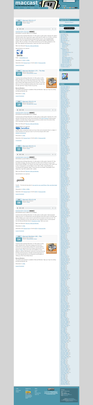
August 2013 (64, 248)
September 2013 (64, 247)
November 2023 (64, 87)
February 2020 (64, 146)
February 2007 (64, 350)
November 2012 (64, 260)
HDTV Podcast (44, 118)
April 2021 (63, 128)
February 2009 (64, 318)
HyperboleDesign (71, 398)
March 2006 (63, 364)
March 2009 (63, 317)
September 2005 (64, 372)
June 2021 (63, 125)
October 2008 (64, 324)
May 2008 (63, 330)
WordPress (75, 400)
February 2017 (64, 193)
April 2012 (63, 269)
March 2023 (63, 98)
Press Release (65, 44)
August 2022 (64, 107)
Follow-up (64, 51)
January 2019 (64, 163)
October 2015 (64, 214)
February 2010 (64, 303)
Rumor (63, 47)
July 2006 (63, 359)
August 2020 (64, 138)
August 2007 (64, 342)
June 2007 (63, 344)
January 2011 (64, 288)
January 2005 (64, 382)
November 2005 (64, 369)
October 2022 (64, 104)
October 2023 (64, 89)
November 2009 (64, 307)
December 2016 (64, 196)
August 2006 (64, 358)
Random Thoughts (65, 65)
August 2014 (64, 232)
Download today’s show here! (22, 31)
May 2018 (63, 174)
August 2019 (64, 154)
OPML (28, 60)
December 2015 (64, 211)
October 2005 (64, 371)
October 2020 (64, 136)
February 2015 (64, 224)
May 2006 (63, 361)
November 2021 (64, 119)
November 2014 (64, 228)
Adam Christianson (53, 391)
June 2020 (63, 141)
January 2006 (64, 367)
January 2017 (64, 194)
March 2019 (63, 161)
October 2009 (64, 308)
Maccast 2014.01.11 (29, 146)
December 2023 (64, 86)
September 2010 (64, 294)
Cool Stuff (63, 34)
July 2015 (63, 218)
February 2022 (64, 115)
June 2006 (63, 360)
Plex (22, 249)
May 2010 (63, 299)
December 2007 (64, 337)
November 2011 (64, 275)
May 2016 (63, 205)
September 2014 (64, 231)
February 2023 (64, 99)
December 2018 (64, 164)
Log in (36, 390)
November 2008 (64, 322)
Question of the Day (65, 64)
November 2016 (64, 197)
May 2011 (63, 283)
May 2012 (63, 268)
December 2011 (64, 274)
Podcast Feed (26, 62)
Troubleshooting (64, 66)
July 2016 (63, 202)
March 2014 (63, 239)
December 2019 (64, 149)
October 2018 (64, 167)
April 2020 (63, 144)
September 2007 (64, 341)
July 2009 (63, 312)
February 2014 (64, 240)
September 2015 (64, 215)
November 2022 (64, 103)
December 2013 (64, 243)
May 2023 (63, 95)
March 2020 (63, 145)
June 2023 (63, 94)
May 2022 (63, 111)
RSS (36, 391)
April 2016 (63, 206)
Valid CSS (37, 394)
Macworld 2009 (65, 61)
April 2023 (63, 97)
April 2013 (63, 253)
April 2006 (63, 363)
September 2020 (64, 137)
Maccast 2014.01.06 (29, 199)
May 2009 (63, 314)
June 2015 (63, 219)
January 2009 (64, 320)
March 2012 (63, 270)
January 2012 (64, 273)
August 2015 (64, 217)
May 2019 (63, 158)
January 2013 (64, 257)
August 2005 (64, 373)
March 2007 (63, 348)
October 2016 (64, 198)
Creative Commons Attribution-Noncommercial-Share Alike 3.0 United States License (51, 393)
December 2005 (64, 368)
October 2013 (64, 245)
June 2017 (63, 188)
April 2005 (63, 378)
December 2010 (64, 290)
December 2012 (64, 258)
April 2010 (63, 300)
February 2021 (64, 130)
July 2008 (63, 328)
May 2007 (63, 346)
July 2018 (63, 171)
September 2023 (64, 90)
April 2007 (63, 347)
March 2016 (63, 207)
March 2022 (63, 114)
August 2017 (64, 185)
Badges (17, 391)
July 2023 (63, 93)
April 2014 (63, 237)
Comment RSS (38, 393)
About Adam (18, 390)
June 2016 (63, 204)
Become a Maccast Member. (32, 45)
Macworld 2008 (65, 60)
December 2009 (64, 305)
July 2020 (63, 140)
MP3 (36, 62)
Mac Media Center (66, 57)
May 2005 (63, 377)
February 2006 (64, 365)
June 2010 (63, 298)
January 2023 (64, 100)
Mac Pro (63, 36)
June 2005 (63, 376)
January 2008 (64, 335)
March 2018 (63, 176)
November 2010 (64, 291)
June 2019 (63, 157)
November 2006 (64, 354)
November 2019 (64, 150)
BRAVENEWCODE (72, 399)
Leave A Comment (20, 65)
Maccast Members (66, 58)
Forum (39, 8)
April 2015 (63, 222)
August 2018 (64, 170)
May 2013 (63, 252)
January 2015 (64, 226)
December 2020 (64, 133)
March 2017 (63, 192)
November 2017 (64, 181)
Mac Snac (63, 39)
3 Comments (19, 140)
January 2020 (64, 147)
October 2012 (64, 261)
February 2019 (64, 162)
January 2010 (64, 304)
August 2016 (64, 201)
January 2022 (64, 116)
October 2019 (64, 151)
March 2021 (63, 129)
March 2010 (63, 301)
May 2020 (63, 142)
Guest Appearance (66, 52)
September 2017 (64, 184)
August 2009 (64, 311)
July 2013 (63, 249)
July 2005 (63, 374)
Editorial (64, 43)
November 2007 (64, 338)
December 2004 (64, 384)
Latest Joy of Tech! (64, 79)
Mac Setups (63, 38)
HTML (23, 60)
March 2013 (63, 254)
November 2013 (64, 244)
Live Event (64, 55)
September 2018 (64, 168)
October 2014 (64, 230)
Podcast (25, 8)
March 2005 (63, 380)
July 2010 (63, 296)
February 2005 (64, 381)
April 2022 (63, 112)
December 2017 (64, 180)
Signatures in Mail (36, 221)
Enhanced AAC (42, 62)
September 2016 (64, 200)
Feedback (64, 49)
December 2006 (64, 352)
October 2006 (64, 355)
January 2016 (64, 210)
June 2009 (63, 313)
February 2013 (64, 256)
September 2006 (64, 356)
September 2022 (64, 106)
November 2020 (64, 134)
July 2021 (63, 124)
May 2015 (63, 221)
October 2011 (64, 277)
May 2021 (63, 127)
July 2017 (63, 187)
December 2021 (64, 117)
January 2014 (64, 241)
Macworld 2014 (65, 62)
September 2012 (64, 262)
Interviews (64, 53)
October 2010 (64, 292)
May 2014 (63, 236)
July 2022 (63, 108)
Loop (63, 56)
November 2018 (64, 166)
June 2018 (63, 172)
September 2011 (64, 278)
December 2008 (64, 321)
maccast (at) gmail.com (67, 394)
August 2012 (64, 264)
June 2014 (63, 235)
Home (19, 8)
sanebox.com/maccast (21, 133)
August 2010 (64, 295)
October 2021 (64, 120)
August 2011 (63, 279)
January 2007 (64, 351)
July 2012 (63, 265)
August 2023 (64, 91)
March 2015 (63, 223)
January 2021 (64, 132)
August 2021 (64, 123)
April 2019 (63, 159)
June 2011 (63, 282)
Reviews (64, 45)
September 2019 (64, 153)
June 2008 (63, 329)
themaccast (66, 395)
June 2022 (63, 110)
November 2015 (64, 213)
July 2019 (63, 155)
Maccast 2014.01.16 (29, 101)
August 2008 (64, 326)
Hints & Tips (63, 35)
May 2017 (63, 189)
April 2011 (63, 284)
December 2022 (64, 102)
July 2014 (63, 234)
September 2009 (64, 309)
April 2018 (63, 175)
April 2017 (63, 191)
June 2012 (63, 266)
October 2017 (64, 183)
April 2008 (63, 331)
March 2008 (63, 333)
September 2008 (64, 325)
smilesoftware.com (23, 57)
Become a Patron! (69, 22)
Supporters (32, 8)
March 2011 (63, 286)
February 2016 (64, 209)
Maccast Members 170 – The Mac (34, 71)
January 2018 (64, 179)
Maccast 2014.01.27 (29, 20)
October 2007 (64, 339)
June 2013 (63, 251)
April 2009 (63, 316)
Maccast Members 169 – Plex (32, 236)
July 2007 (63, 343)
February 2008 (64, 334)
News (62, 42)
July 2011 (63, 281)
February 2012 (64, 271)
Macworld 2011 (64, 40)
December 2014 (64, 227)
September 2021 (64, 121)
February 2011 (64, 287)
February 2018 (64, 177)
